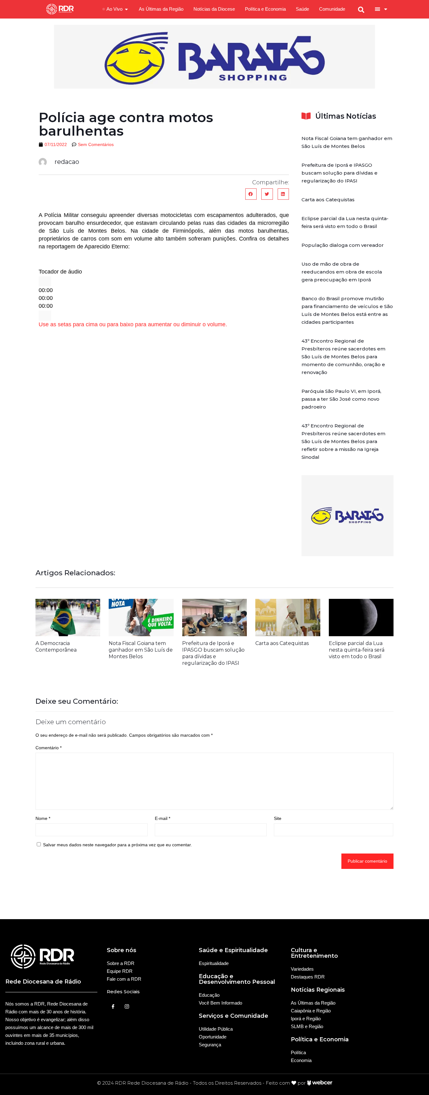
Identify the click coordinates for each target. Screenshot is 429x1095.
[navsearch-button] (361, 9)
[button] (251, 194)
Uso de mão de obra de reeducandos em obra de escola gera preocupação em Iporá (341, 272)
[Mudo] (45, 316)
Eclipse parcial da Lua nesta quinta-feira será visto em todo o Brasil (356, 649)
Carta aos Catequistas (328, 200)
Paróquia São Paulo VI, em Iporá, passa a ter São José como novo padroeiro (341, 399)
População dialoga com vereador (342, 245)
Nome (42, 818)
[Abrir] (385, 9)
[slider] (133, 324)
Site (277, 818)
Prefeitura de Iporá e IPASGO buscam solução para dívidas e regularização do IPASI (339, 173)
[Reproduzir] (45, 281)
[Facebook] (113, 1006)
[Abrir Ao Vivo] (126, 9)
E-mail (162, 818)
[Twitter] (127, 1006)
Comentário (48, 747)
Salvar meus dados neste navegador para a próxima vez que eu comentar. (117, 844)
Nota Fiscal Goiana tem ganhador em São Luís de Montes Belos (141, 649)
